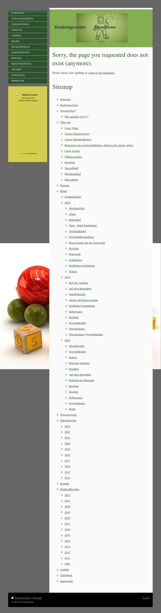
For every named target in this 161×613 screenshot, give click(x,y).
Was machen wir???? (77, 116)
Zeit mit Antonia (78, 283)
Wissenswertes (68, 415)
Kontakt (64, 483)
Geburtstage (75, 260)
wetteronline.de (32, 153)
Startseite (65, 99)
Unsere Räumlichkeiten (78, 139)
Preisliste (70, 162)
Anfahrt (64, 569)
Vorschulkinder (77, 231)
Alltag (72, 214)
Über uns (65, 122)
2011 (67, 558)
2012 (67, 552)
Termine (64, 185)
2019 (67, 449)
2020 (67, 443)
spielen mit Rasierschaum (83, 300)
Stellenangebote (69, 105)
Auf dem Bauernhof (80, 288)
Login (146, 598)
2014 (67, 478)
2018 (67, 455)
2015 (67, 472)
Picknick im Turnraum (81, 380)
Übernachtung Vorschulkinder (86, 334)
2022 (67, 340)
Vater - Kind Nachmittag (83, 225)
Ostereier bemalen (79, 363)
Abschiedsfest (77, 208)
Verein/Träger (68, 111)
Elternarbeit (71, 179)
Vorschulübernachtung (81, 237)
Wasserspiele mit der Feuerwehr (87, 243)
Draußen (74, 369)
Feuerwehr (75, 254)
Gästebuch (66, 575)
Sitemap (37, 598)
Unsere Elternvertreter (77, 134)
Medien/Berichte (69, 489)
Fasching (74, 248)
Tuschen (73, 392)
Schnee (73, 271)
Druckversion (22, 598)
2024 (67, 202)
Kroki (72, 409)
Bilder (63, 191)
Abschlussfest (76, 346)
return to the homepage (101, 73)
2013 (67, 546)
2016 (67, 466)
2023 (67, 277)
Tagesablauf (71, 168)
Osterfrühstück (77, 294)
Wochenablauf (73, 174)
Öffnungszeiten (73, 157)
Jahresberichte (68, 420)
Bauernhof (75, 220)
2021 (67, 437)
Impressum (66, 581)
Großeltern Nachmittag (82, 265)
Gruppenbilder (73, 197)
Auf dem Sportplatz (80, 374)
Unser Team (71, 128)
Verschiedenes (77, 329)
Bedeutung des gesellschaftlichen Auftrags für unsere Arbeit (99, 145)
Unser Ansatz (72, 151)
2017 (67, 460)
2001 (67, 564)
